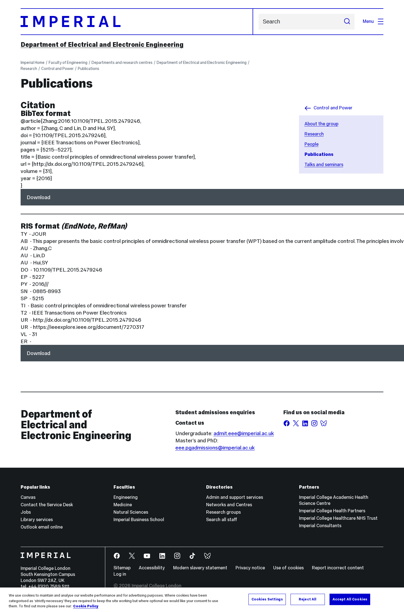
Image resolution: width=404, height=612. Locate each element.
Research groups (223, 512)
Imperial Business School (139, 519)
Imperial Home (33, 62)
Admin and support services (234, 497)
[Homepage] (137, 21)
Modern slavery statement (200, 568)
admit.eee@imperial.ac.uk (244, 433)
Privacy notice (250, 568)
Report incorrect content (338, 568)
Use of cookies (288, 568)
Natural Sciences (131, 512)
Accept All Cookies (350, 599)
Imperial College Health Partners (332, 511)
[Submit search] (347, 21)
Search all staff (221, 519)
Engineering (126, 497)
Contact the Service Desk (47, 505)
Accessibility (152, 568)
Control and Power (57, 68)
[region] (202, 599)
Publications (88, 68)
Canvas (28, 497)
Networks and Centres (229, 505)
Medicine (123, 505)
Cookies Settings (267, 599)
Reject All (307, 599)
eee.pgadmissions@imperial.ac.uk (215, 447)
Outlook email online (42, 527)
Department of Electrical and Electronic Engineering (102, 44)
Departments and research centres (122, 62)
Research (29, 68)
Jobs (26, 512)
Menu (368, 21)
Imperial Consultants (320, 526)
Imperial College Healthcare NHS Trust (338, 518)
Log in (120, 574)
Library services (37, 519)
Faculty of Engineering (68, 62)
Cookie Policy (85, 606)
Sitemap (122, 568)
